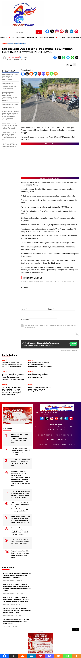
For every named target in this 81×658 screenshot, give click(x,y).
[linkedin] (72, 33)
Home (40, 435)
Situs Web (25, 319)
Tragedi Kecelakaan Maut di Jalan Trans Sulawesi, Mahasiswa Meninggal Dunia (20, 554)
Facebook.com (40, 427)
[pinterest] (76, 33)
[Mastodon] (43, 74)
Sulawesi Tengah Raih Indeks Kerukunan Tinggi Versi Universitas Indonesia (20, 451)
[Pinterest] (39, 74)
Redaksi (49, 435)
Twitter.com (51, 429)
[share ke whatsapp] (64, 59)
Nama (23, 309)
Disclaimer (49, 439)
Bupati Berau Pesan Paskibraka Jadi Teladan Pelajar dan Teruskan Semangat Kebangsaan (17, 575)
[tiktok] (67, 33)
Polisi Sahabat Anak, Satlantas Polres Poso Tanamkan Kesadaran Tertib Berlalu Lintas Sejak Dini (16, 599)
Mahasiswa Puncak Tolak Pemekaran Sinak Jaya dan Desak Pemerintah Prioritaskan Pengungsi (20, 519)
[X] (27, 74)
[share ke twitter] (60, 59)
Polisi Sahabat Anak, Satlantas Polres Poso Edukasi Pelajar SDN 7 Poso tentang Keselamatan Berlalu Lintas (17, 587)
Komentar (25, 287)
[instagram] (57, 33)
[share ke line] (73, 59)
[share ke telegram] (68, 59)
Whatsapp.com (63, 427)
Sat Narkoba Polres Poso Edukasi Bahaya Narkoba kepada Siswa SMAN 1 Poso (16, 621)
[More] (56, 74)
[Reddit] (31, 74)
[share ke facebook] (55, 59)
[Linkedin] (35, 74)
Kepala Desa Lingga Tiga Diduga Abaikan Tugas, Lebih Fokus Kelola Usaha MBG (20, 463)
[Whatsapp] (52, 74)
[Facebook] (23, 74)
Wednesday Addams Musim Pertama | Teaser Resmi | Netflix (25, 37)
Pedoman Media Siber (64, 435)
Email (50, 309)
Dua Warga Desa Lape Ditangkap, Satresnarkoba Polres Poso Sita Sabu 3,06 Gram (19, 439)
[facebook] (47, 33)
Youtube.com (61, 429)
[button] (67, 65)
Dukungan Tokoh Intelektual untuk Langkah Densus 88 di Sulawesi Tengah (19, 531)
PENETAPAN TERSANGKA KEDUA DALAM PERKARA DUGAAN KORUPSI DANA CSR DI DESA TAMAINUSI (20, 494)
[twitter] (52, 33)
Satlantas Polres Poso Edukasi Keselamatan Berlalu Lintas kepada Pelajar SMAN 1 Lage (17, 610)
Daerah (11, 43)
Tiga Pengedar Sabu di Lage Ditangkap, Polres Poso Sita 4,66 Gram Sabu (20, 542)
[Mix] (47, 74)
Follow (73, 344)
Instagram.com (52, 427)
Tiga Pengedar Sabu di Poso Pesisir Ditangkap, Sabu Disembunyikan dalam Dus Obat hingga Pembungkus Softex (20, 507)
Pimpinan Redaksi (13, 57)
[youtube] (62, 33)
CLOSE (75, 629)
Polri (25, 43)
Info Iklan (62, 439)
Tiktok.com (74, 427)
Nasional (18, 43)
